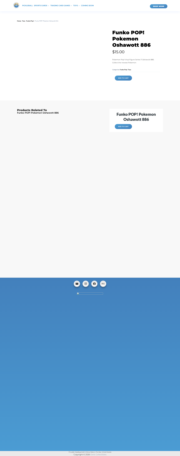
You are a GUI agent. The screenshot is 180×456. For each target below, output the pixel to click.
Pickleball (27, 6)
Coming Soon (87, 6)
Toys (75, 6)
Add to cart (123, 78)
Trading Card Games (60, 6)
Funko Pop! (30, 21)
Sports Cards (40, 6)
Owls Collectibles (98, 454)
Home (19, 21)
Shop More (158, 6)
